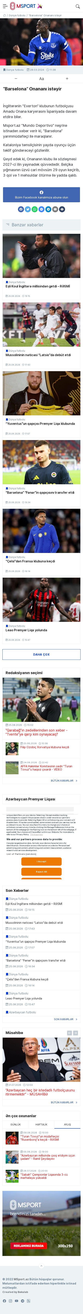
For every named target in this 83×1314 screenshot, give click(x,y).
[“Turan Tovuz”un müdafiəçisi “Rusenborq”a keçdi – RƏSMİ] (12, 1138)
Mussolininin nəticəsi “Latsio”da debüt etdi (38, 355)
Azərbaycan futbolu (22, 1012)
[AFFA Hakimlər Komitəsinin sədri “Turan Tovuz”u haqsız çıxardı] (12, 767)
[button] (78, 6)
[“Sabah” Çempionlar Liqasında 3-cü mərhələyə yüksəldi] (12, 1176)
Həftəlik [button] (41, 1124)
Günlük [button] (15, 1124)
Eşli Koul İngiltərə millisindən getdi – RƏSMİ (38, 286)
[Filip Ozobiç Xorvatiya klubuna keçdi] (12, 748)
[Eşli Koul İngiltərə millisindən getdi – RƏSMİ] (41, 256)
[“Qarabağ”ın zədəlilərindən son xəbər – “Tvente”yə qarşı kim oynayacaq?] (41, 700)
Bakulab (23, 1292)
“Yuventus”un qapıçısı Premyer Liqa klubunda (40, 423)
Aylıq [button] (67, 1124)
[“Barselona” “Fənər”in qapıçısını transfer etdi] (41, 462)
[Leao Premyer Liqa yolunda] (41, 600)
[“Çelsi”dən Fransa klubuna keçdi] (41, 531)
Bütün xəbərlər (62, 780)
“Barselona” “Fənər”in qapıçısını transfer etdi (40, 492)
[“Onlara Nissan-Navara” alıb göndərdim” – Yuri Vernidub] (41, 1060)
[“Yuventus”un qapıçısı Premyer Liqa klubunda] (41, 393)
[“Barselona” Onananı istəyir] (41, 41)
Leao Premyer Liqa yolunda (26, 630)
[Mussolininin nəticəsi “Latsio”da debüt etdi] (41, 324)
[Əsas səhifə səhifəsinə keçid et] (4, 15)
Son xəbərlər (63, 1019)
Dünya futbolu (15, 69)
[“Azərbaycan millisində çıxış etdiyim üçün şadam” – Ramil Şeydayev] (12, 1157)
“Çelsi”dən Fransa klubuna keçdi (30, 561)
